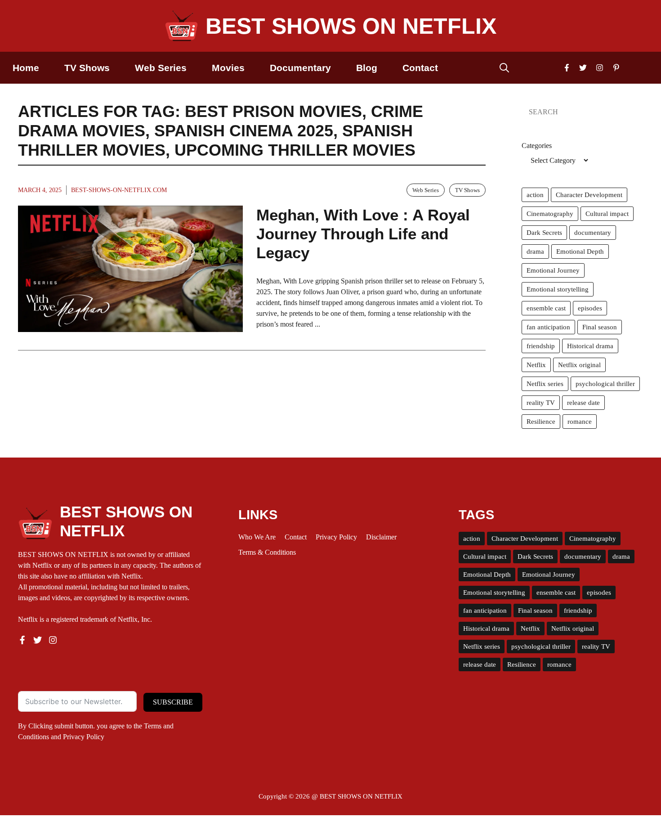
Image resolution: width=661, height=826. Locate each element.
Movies (228, 68)
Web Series (161, 68)
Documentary (300, 68)
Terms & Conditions (267, 552)
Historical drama (590, 346)
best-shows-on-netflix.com (119, 190)
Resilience (541, 421)
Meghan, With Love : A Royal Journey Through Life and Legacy (363, 233)
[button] (504, 68)
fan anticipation (548, 327)
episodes (590, 308)
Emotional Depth (580, 251)
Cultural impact (607, 213)
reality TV (541, 402)
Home (26, 68)
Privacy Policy (83, 737)
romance (579, 421)
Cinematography (550, 213)
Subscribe (173, 702)
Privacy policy (336, 537)
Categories (537, 145)
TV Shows (87, 68)
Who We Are (257, 537)
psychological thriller (605, 383)
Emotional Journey (553, 270)
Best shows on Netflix (350, 26)
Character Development (589, 194)
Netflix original (579, 364)
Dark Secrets (544, 232)
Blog (366, 68)
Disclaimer (381, 537)
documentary (592, 232)
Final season (599, 327)
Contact (420, 68)
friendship (541, 346)
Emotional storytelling (558, 289)
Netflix (536, 364)
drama (535, 251)
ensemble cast (546, 308)
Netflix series (545, 383)
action (535, 194)
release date (583, 402)
